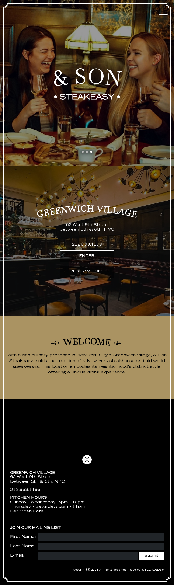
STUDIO (153, 570)
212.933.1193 (87, 245)
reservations (87, 272)
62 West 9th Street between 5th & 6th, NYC (37, 479)
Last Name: (23, 546)
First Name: (23, 537)
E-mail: (17, 556)
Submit (152, 556)
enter (87, 256)
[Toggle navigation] (163, 13)
